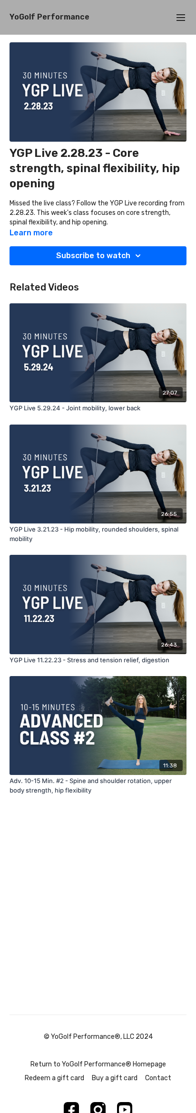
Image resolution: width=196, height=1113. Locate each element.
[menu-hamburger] (180, 17)
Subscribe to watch (93, 255)
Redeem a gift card (54, 1078)
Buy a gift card (114, 1078)
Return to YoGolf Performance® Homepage (98, 1064)
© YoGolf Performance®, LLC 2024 (98, 1037)
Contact (158, 1078)
